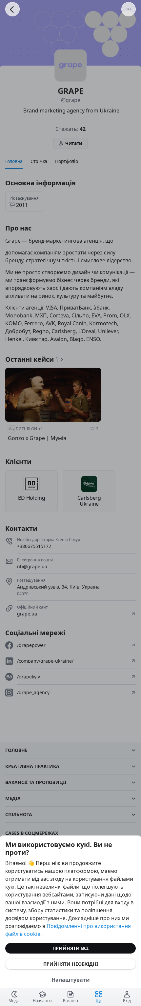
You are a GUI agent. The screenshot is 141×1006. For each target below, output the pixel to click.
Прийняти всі (70, 948)
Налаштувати (70, 979)
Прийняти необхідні (70, 964)
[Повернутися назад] (12, 9)
